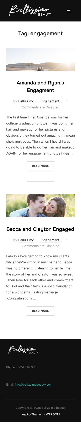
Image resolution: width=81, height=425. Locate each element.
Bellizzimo (26, 101)
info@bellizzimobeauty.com (33, 384)
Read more (43, 166)
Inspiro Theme (31, 414)
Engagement (49, 101)
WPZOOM (53, 414)
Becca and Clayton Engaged (40, 229)
